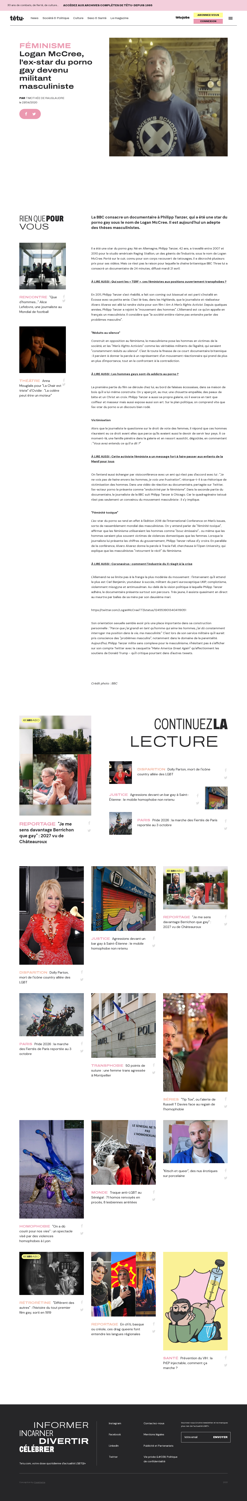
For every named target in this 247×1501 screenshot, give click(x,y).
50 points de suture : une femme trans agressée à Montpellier (118, 1070)
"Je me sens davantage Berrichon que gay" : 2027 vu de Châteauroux (46, 833)
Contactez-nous (154, 1423)
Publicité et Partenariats (158, 1445)
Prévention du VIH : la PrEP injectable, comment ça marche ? (188, 1363)
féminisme (45, 46)
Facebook (115, 1434)
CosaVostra (39, 1482)
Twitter (113, 1457)
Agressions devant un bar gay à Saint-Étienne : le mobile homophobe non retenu (118, 943)
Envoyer (220, 1437)
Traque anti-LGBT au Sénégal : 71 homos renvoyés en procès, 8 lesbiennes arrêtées (116, 1197)
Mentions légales (154, 1434)
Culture (78, 18)
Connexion (208, 21)
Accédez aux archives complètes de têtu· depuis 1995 (107, 5)
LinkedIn (114, 1445)
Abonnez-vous (208, 15)
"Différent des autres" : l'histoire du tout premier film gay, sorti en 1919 (46, 1308)
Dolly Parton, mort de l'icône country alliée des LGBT (44, 977)
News (34, 18)
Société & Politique (56, 18)
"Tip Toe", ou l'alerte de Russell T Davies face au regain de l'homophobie (189, 1104)
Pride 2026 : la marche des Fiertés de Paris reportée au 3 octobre (45, 1049)
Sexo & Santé (96, 18)
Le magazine (119, 18)
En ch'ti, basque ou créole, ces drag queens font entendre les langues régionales (117, 1329)
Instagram (115, 1423)
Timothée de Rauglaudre (45, 98)
